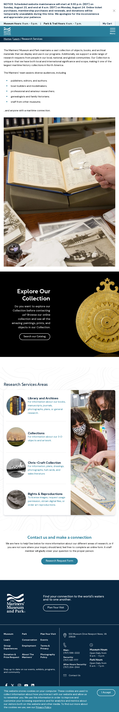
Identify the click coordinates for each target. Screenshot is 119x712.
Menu (112, 33)
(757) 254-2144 (75, 666)
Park (24, 634)
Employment (29, 645)
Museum (8, 634)
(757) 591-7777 (70, 658)
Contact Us (71, 676)
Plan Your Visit (55, 607)
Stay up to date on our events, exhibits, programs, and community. (29, 670)
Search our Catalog (35, 336)
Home (7, 39)
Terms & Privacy (45, 647)
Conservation (29, 639)
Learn (16, 39)
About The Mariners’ (28, 656)
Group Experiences (11, 647)
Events (44, 639)
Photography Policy (47, 656)
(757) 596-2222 (71, 651)
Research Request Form (59, 561)
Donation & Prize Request (11, 656)
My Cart (107, 23)
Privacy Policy (43, 707)
